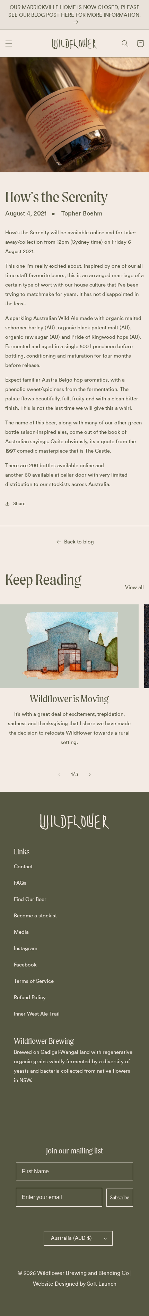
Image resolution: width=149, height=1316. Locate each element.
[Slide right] (89, 774)
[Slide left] (59, 774)
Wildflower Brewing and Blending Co (83, 1273)
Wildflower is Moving (69, 699)
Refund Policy (30, 997)
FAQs (20, 883)
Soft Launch (101, 1284)
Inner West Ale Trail (37, 1014)
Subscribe (119, 1197)
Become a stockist (35, 915)
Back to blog (79, 542)
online (97, 232)
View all (134, 587)
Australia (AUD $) (71, 1238)
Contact (23, 866)
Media (21, 932)
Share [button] (19, 503)
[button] (8, 43)
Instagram (25, 948)
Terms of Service (34, 981)
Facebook (25, 965)
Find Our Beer (30, 899)
